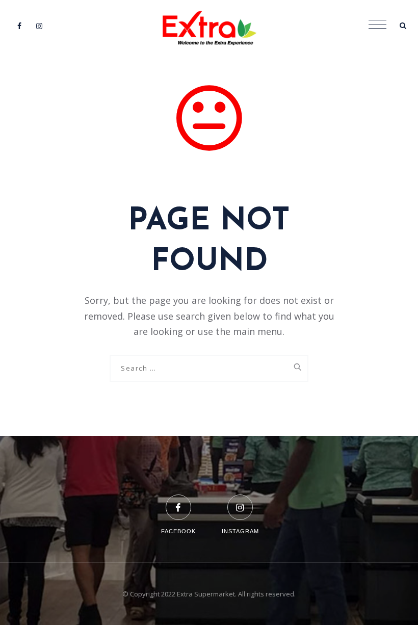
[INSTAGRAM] (240, 500)
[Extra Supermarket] (209, 25)
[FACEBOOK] (178, 500)
